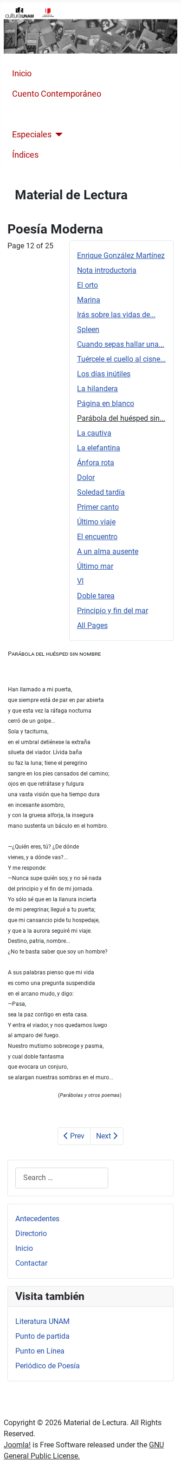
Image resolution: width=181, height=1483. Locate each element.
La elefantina (98, 447)
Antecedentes (37, 1218)
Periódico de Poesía (47, 1365)
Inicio (22, 73)
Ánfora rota (95, 462)
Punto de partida (42, 1336)
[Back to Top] (165, 1466)
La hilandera (97, 388)
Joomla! (17, 1444)
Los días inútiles (103, 373)
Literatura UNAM (42, 1321)
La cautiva (94, 433)
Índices (25, 155)
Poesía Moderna (42, 114)
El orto (87, 285)
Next (104, 1136)
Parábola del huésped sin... (121, 418)
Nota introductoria (106, 270)
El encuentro (97, 536)
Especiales (32, 134)
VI (80, 581)
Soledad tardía (101, 492)
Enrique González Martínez (121, 255)
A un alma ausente (107, 551)
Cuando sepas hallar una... (120, 344)
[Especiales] (57, 134)
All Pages (92, 625)
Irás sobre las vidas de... (116, 314)
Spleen (88, 329)
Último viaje (96, 521)
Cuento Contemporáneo (56, 93)
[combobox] (61, 1178)
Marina (88, 299)
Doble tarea (96, 595)
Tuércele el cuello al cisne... (121, 359)
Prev (76, 1136)
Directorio (31, 1233)
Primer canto (98, 507)
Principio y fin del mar (112, 610)
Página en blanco (105, 403)
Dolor (86, 477)
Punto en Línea (40, 1351)
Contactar (31, 1263)
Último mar (95, 566)
